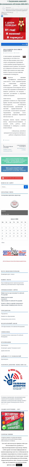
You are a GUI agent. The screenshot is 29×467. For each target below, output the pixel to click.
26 (10, 236)
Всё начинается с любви (21, 148)
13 (13, 230)
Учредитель (4, 313)
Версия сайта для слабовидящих (13, 178)
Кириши (3, 211)
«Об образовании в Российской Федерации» (13, 326)
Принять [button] (19, 465)
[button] (23, 44)
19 (10, 233)
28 (17, 236)
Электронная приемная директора (11, 195)
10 (2, 230)
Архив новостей (5, 350)
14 (17, 230)
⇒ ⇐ (18, 1)
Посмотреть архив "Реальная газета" (11, 348)
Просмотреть (4, 345)
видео (12, 274)
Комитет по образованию (8, 316)
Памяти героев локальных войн (8, 149)
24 (2, 236)
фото (9, 274)
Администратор (8, 53)
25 (6, 236)
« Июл (2, 242)
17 (2, 233)
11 (6, 230)
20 (13, 233)
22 (21, 233)
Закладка (7, 140)
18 (6, 233)
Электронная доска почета (8, 319)
